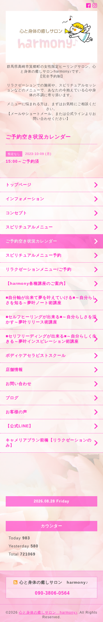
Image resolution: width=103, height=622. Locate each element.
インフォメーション (25, 198)
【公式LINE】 (19, 426)
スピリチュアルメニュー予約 (34, 255)
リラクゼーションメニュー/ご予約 (39, 269)
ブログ (12, 397)
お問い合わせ (18, 383)
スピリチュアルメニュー (29, 227)
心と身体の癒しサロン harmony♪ (48, 612)
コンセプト (16, 213)
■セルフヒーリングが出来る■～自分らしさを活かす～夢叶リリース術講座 (51, 319)
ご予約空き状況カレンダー (31, 241)
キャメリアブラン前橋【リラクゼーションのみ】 (49, 442)
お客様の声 (16, 411)
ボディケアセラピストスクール (36, 355)
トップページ (18, 184)
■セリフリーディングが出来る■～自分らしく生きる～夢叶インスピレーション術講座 (51, 339)
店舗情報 (14, 369)
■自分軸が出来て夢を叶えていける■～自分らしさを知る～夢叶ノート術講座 (51, 300)
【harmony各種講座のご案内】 (37, 283)
